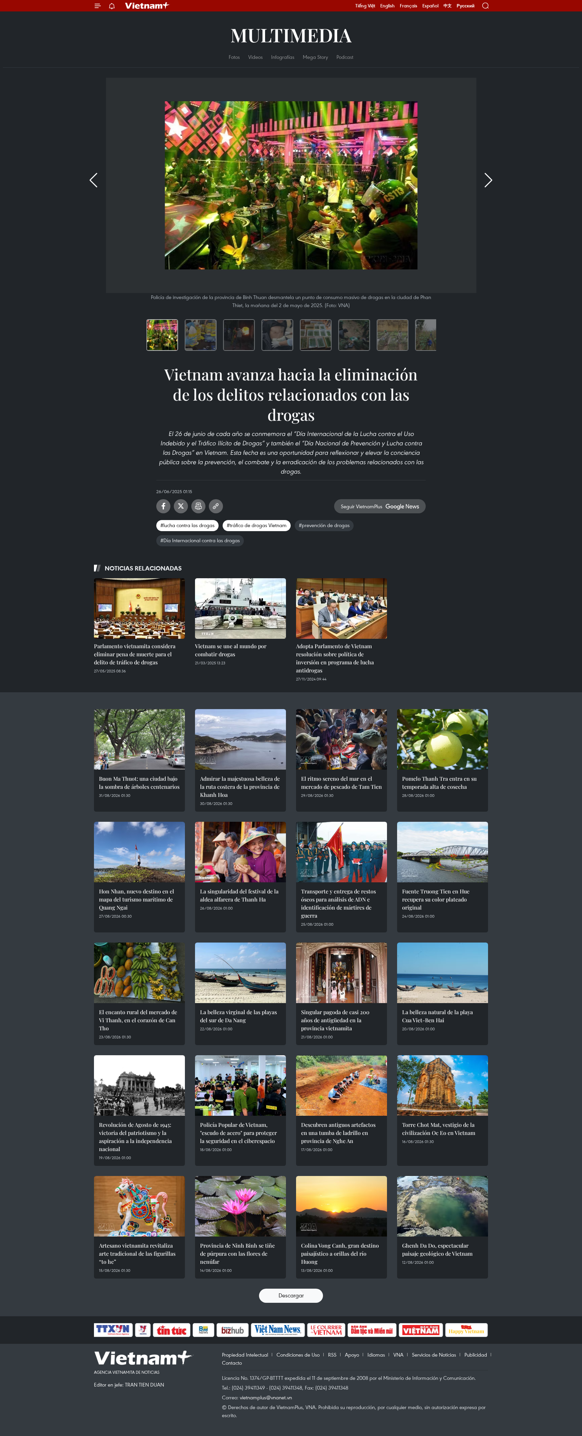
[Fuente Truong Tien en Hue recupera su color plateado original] (442, 852)
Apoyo (352, 1354)
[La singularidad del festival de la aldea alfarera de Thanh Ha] (240, 852)
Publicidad (475, 1354)
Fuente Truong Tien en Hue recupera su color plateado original (436, 899)
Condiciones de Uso (298, 1354)
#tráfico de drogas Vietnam (257, 525)
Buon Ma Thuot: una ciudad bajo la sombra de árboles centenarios (139, 782)
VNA (398, 1354)
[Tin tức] (172, 1330)
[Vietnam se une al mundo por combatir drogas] (240, 608)
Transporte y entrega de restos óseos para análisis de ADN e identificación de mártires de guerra (338, 903)
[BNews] (204, 1330)
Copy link (216, 506)
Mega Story (315, 56)
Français (408, 6)
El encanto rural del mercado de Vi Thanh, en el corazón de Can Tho (138, 1020)
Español (430, 6)
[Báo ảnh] (420, 1330)
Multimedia (291, 34)
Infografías (282, 56)
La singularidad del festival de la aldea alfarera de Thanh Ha (239, 895)
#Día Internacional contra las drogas (200, 540)
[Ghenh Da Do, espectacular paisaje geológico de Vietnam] (442, 1206)
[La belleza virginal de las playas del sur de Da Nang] (240, 973)
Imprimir (198, 506)
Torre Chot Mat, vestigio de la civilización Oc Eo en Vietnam (438, 1128)
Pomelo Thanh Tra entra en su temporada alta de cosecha (439, 782)
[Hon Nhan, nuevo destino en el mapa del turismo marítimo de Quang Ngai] (139, 852)
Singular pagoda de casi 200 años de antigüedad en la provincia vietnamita (335, 1020)
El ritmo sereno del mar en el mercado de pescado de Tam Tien (341, 782)
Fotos (234, 56)
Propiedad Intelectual (245, 1354)
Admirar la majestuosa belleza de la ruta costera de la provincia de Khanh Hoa (240, 786)
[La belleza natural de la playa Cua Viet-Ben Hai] (442, 973)
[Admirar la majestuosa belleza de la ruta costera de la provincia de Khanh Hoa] (240, 739)
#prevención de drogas (324, 525)
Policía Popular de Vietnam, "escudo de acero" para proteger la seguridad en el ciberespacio (238, 1132)
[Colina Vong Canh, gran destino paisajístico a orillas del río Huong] (341, 1206)
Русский (466, 5)
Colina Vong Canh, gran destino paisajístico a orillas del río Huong (340, 1253)
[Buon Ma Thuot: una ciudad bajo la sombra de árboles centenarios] (139, 739)
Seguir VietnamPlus (361, 506)
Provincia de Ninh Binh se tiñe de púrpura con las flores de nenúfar (237, 1253)
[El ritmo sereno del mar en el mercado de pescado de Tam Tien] (341, 739)
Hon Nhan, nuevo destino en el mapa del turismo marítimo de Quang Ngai (136, 899)
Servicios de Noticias (434, 1354)
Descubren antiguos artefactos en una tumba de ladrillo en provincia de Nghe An (338, 1132)
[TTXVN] (113, 1330)
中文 (448, 5)
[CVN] (326, 1330)
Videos (255, 56)
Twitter (181, 506)
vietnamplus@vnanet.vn (266, 1397)
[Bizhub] (232, 1330)
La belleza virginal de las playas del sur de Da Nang (238, 1016)
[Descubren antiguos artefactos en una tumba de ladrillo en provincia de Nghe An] (341, 1085)
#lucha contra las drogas (187, 525)
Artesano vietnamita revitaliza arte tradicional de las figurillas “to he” (137, 1253)
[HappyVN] (466, 1330)
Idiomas (376, 1354)
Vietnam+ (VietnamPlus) (147, 6)
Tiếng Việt (365, 6)
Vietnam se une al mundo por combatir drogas (230, 650)
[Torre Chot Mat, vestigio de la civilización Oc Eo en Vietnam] (442, 1085)
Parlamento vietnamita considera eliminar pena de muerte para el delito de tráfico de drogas (134, 654)
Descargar (291, 1295)
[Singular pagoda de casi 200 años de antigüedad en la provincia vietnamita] (341, 973)
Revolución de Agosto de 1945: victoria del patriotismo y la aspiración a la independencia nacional (135, 1136)
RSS (332, 1354)
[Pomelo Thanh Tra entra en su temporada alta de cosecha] (442, 739)
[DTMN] (371, 1330)
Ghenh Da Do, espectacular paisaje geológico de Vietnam (437, 1249)
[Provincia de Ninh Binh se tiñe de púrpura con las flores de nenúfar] (240, 1206)
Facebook (163, 506)
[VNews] (143, 1330)
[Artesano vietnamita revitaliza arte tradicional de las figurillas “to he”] (139, 1206)
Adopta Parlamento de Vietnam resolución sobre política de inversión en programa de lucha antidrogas (335, 658)
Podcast (344, 56)
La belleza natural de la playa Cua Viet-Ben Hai (437, 1016)
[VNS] (278, 1330)
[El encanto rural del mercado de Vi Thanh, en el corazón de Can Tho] (139, 973)
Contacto (232, 1362)
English (387, 6)
